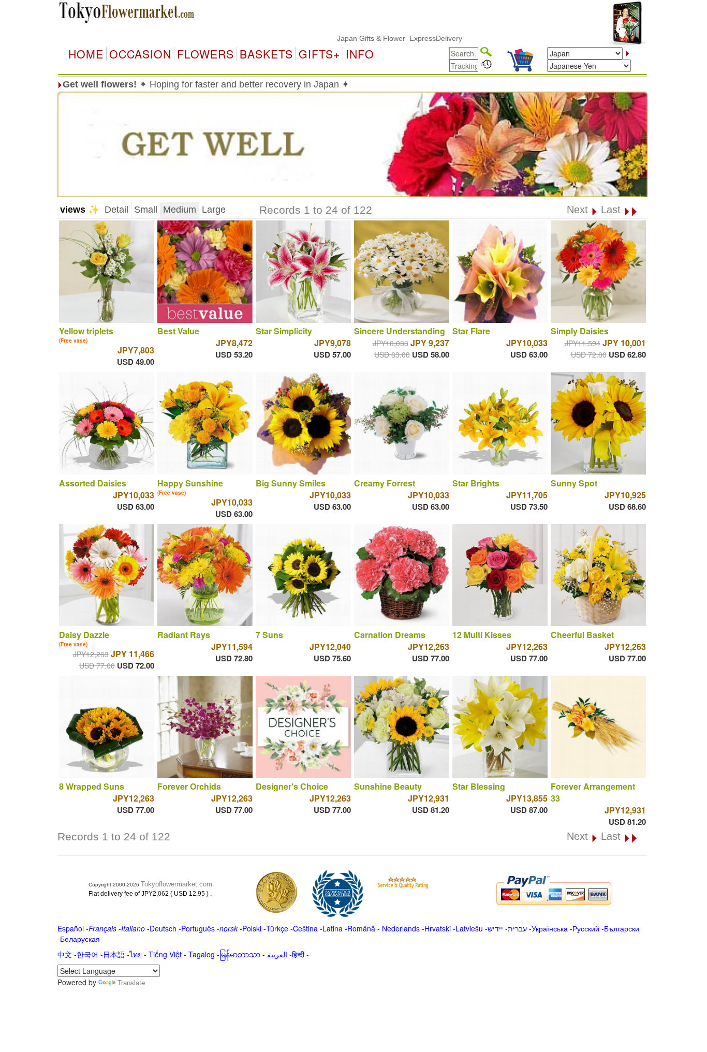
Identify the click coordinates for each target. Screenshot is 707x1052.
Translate (131, 982)
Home (86, 54)
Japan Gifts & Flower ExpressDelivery (371, 38)
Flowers (205, 54)
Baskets (266, 54)
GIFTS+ (319, 54)
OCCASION (140, 54)
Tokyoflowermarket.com (176, 884)
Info (360, 54)
